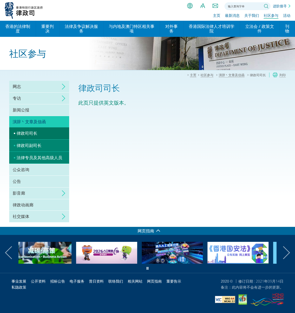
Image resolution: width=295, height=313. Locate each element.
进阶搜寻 (280, 6)
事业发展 (19, 281)
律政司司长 (27, 133)
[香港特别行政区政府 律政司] (24, 10)
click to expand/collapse (62, 86)
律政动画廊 (23, 205)
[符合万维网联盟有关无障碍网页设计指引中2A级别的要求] (225, 300)
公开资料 (38, 281)
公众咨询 (21, 169)
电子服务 (77, 281)
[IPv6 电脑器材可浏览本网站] (243, 300)
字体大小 (202, 5)
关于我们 (251, 15)
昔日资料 (96, 281)
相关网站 (135, 281)
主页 (216, 15)
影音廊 (19, 193)
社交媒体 (21, 216)
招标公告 (57, 281)
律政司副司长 (29, 145)
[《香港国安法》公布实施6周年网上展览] (192, 262)
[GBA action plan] (258, 262)
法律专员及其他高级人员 (39, 157)
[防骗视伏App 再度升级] (126, 262)
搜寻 (266, 6)
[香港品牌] (266, 300)
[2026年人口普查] (60, 262)
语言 (189, 5)
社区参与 (271, 15)
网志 (17, 86)
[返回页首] (289, 220)
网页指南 (154, 281)
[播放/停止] (147, 268)
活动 (286, 15)
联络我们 (215, 5)
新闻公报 (21, 110)
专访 (17, 98)
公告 (17, 181)
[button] (11, 252)
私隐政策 (19, 287)
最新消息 (232, 15)
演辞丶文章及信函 (29, 121)
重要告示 (173, 281)
